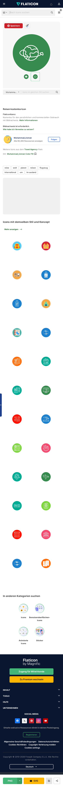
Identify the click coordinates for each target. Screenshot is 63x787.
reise (7, 168)
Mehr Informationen (28, 120)
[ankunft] (46, 419)
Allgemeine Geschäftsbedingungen (20, 741)
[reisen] (46, 275)
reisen (33, 168)
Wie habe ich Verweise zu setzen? (18, 129)
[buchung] (46, 390)
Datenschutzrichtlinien (48, 741)
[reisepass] (46, 506)
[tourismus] (17, 361)
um (21, 172)
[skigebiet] (46, 535)
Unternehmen (10, 708)
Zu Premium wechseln (31, 679)
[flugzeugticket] (17, 506)
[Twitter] (24, 720)
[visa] (17, 448)
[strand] (17, 419)
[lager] (46, 304)
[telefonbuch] (17, 332)
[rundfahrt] (46, 332)
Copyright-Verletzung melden (42, 744)
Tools (6, 696)
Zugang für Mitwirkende (31, 671)
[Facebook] (17, 720)
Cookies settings (32, 748)
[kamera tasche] (46, 246)
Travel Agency (30, 149)
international (10, 172)
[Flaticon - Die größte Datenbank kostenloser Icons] (28, 4)
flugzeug (44, 168)
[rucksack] (17, 246)
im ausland (31, 172)
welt (15, 168)
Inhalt (6, 690)
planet (23, 168)
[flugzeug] (46, 477)
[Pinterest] (31, 720)
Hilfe (5, 702)
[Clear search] (45, 12)
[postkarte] (17, 275)
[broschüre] (17, 390)
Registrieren (31, 735)
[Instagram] (38, 720)
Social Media (31, 714)
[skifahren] (17, 535)
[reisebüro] (46, 361)
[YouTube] (45, 720)
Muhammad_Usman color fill (20, 154)
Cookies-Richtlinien (18, 744)
